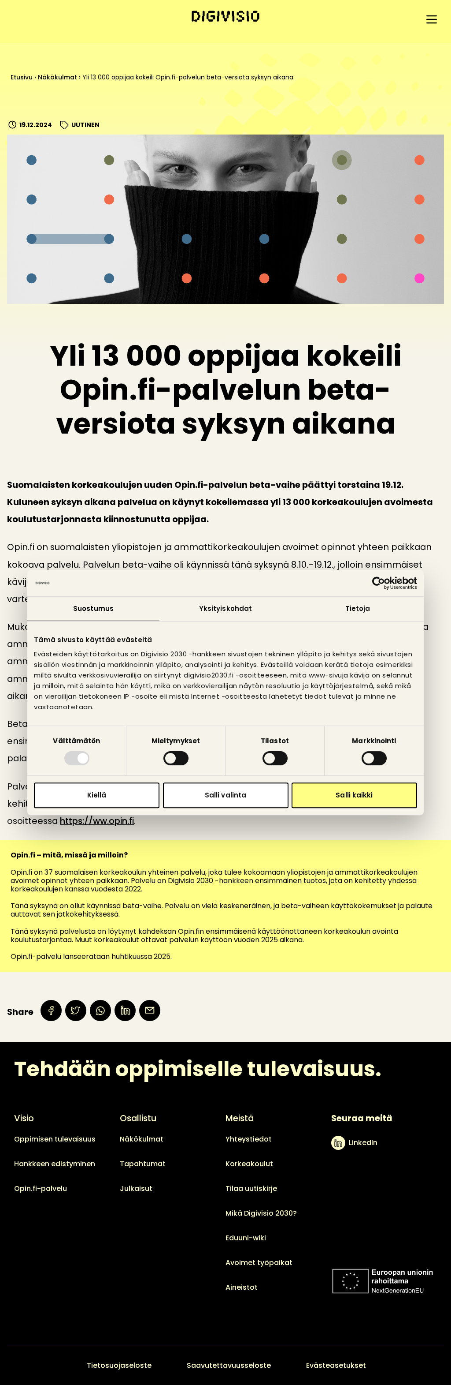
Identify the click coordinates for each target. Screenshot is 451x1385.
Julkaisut (136, 1188)
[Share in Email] (150, 1010)
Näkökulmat (57, 77)
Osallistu (138, 1118)
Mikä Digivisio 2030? (261, 1213)
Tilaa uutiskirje (251, 1188)
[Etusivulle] (225, 16)
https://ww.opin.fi (97, 821)
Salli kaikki (354, 795)
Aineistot (242, 1287)
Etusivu (22, 77)
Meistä (240, 1118)
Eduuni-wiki (246, 1238)
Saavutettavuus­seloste (229, 1365)
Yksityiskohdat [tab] (225, 608)
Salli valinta (225, 795)
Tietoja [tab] (357, 608)
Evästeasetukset (336, 1365)
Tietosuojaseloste (119, 1365)
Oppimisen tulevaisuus (55, 1139)
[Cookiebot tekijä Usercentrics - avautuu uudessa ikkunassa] (378, 583)
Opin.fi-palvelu (40, 1188)
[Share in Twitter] (76, 1010)
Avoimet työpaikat (259, 1263)
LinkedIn (363, 1143)
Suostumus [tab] (93, 608)
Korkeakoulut (249, 1164)
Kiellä (97, 795)
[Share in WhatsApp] (100, 1010)
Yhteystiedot (249, 1139)
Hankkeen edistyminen (54, 1164)
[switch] (176, 758)
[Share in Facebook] (51, 1010)
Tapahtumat (143, 1164)
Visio (24, 1118)
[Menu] (432, 19)
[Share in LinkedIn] (125, 1010)
